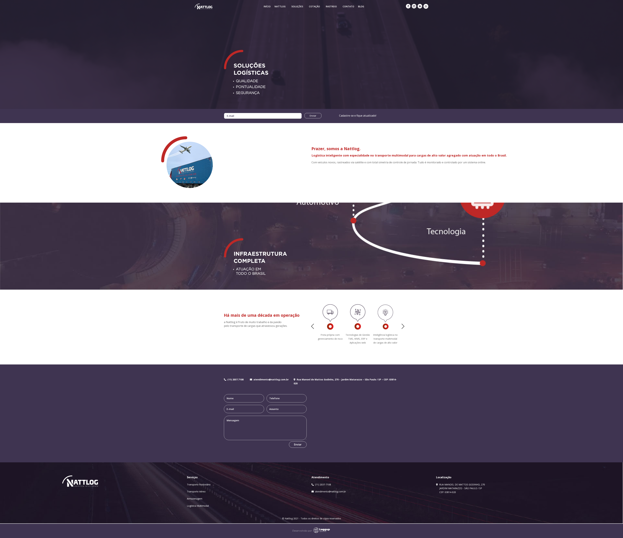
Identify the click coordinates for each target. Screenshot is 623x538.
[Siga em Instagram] (414, 6)
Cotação (314, 6)
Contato (348, 6)
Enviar (313, 115)
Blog (361, 6)
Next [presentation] (403, 327)
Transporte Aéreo (196, 491)
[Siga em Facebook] (408, 6)
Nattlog (280, 6)
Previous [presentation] (312, 327)
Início (267, 6)
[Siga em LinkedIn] (420, 6)
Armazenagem (194, 498)
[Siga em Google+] (425, 6)
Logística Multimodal (198, 505)
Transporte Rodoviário (199, 484)
